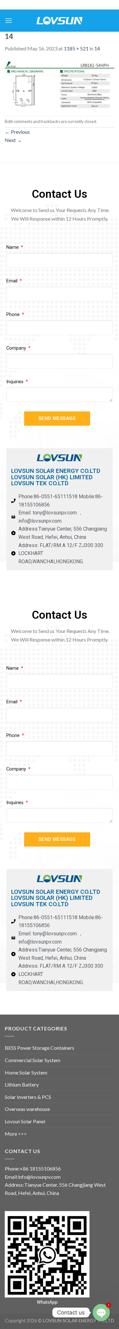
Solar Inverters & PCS (28, 1097)
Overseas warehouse (27, 1109)
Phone (13, 314)
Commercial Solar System (32, 1060)
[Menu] (8, 20)
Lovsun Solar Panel (25, 1121)
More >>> (16, 1134)
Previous (17, 132)
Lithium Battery (22, 1084)
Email (12, 281)
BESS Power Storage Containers (39, 1048)
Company (16, 348)
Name (13, 247)
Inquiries (15, 381)
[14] (59, 84)
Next (13, 140)
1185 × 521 (76, 48)
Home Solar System (26, 1072)
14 (97, 48)
